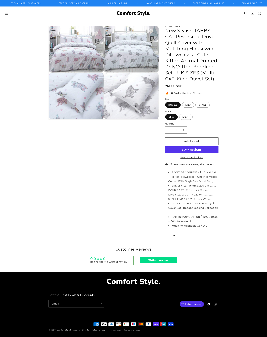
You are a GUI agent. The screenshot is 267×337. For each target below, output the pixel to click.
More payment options (191, 157)
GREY (171, 116)
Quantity (169, 123)
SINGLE (202, 104)
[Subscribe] (100, 303)
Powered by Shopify (79, 330)
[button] (6, 13)
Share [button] (171, 235)
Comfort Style (63, 330)
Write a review (158, 260)
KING (188, 104)
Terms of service (132, 330)
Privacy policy (114, 330)
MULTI (185, 116)
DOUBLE (172, 104)
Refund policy (98, 330)
